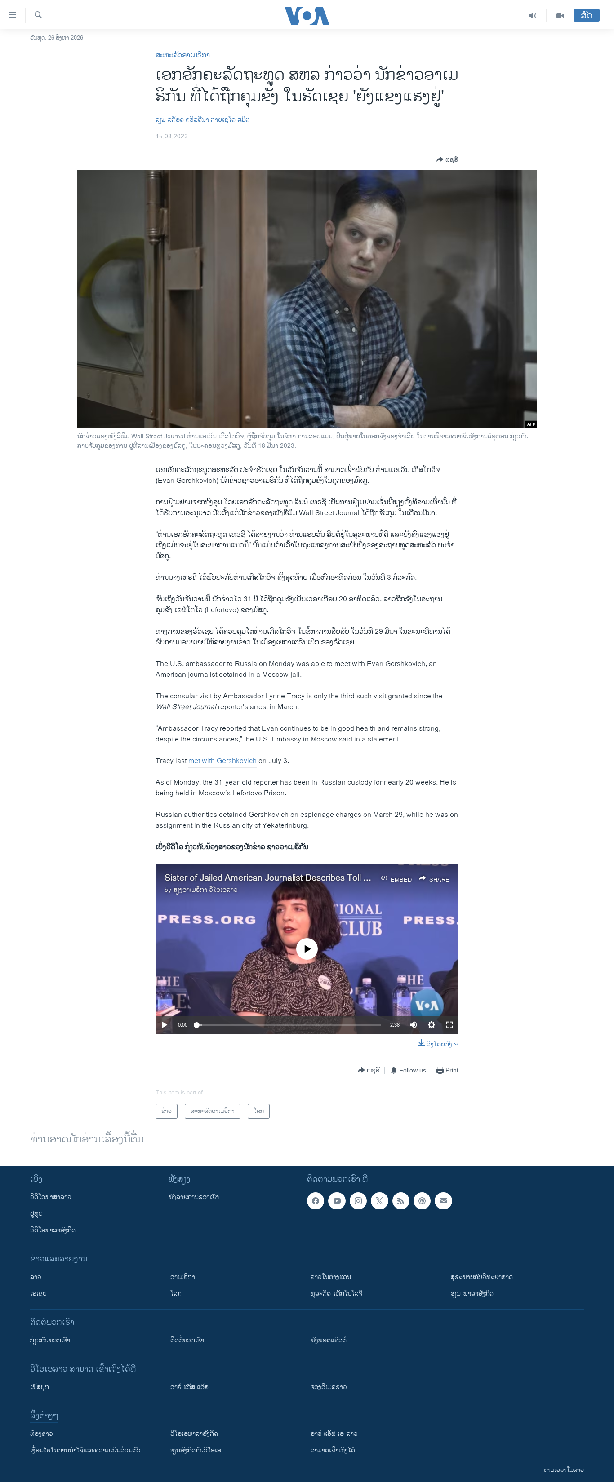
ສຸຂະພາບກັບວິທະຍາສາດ (482, 1277)
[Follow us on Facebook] (315, 1200)
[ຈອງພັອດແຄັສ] (443, 1200)
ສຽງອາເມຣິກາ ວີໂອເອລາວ (205, 890)
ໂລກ (176, 1293)
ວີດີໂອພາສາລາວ (50, 1197)
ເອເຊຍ (38, 1293)
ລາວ (35, 1277)
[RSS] (400, 1200)
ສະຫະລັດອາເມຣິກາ (183, 55)
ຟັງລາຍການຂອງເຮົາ (194, 1197)
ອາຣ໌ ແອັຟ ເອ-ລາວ (334, 1433)
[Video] (560, 15)
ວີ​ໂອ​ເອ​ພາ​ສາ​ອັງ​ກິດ (194, 1433)
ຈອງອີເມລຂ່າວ (329, 1387)
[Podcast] (422, 1200)
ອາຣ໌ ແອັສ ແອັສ (189, 1387)
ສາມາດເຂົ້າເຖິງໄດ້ (333, 1450)
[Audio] (533, 15)
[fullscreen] (449, 1025)
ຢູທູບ (36, 1213)
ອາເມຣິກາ (182, 1277)
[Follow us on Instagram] (358, 1200)
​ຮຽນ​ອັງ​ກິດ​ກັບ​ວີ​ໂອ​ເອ (195, 1450)
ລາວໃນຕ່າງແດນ (331, 1277)
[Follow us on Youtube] (336, 1200)
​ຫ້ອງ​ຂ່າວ (41, 1433)
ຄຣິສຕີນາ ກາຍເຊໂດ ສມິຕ (217, 120)
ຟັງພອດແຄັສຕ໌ (329, 1340)
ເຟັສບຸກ (39, 1387)
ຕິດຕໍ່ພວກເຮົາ (187, 1340)
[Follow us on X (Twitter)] (379, 1200)
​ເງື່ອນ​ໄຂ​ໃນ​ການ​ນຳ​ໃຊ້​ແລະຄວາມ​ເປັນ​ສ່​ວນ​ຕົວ (85, 1450)
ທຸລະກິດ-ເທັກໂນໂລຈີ (336, 1293)
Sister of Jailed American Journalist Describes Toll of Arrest (281, 878)
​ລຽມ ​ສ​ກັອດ (170, 120)
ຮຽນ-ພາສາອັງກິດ (472, 1293)
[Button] (447, 159)
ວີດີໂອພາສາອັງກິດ (53, 1230)
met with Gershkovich (222, 761)
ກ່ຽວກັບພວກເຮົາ (50, 1340)
